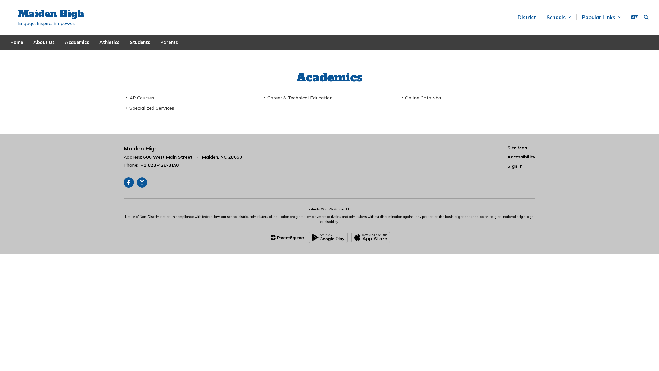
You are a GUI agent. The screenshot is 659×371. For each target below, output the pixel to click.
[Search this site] (646, 17)
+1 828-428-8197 (160, 165)
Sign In (514, 166)
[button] (559, 17)
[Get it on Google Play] (328, 237)
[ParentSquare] (287, 237)
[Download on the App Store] (370, 237)
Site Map (517, 148)
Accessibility (521, 157)
